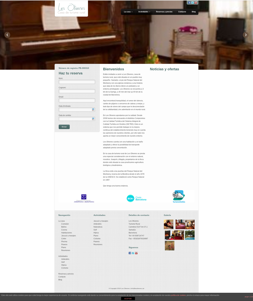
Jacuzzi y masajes (68, 236)
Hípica (96, 233)
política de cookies (178, 295)
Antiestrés (65, 259)
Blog (194, 12)
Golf (63, 262)
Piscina (64, 242)
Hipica (63, 265)
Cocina (64, 230)
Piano (63, 247)
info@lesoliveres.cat (137, 288)
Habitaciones (66, 233)
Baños (63, 227)
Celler (63, 239)
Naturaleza (98, 227)
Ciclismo (64, 268)
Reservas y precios (164, 12)
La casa (128, 12)
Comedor (65, 224)
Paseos (64, 244)
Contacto (182, 12)
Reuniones (65, 250)
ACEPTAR (128, 299)
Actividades (144, 12)
